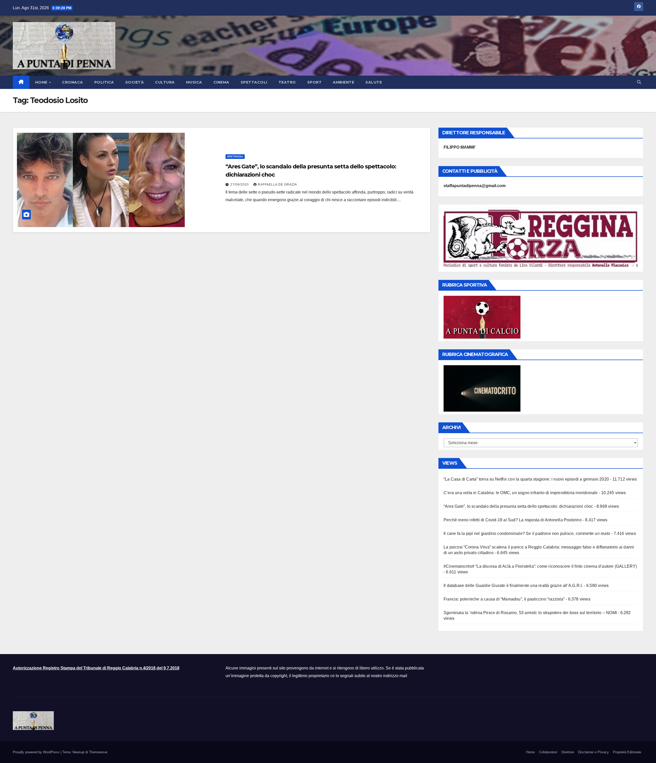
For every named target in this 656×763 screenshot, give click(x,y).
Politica (104, 82)
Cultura (165, 82)
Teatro (287, 82)
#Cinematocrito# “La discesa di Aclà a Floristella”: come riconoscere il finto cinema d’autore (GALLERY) (540, 566)
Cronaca (72, 82)
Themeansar (98, 752)
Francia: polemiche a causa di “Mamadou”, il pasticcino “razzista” (504, 599)
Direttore (567, 752)
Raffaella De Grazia (277, 184)
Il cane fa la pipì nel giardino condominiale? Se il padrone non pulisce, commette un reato (527, 533)
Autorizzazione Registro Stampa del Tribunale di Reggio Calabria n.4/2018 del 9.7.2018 (96, 668)
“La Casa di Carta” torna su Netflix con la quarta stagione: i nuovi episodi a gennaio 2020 (526, 479)
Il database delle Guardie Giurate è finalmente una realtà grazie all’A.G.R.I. (513, 585)
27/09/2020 (240, 184)
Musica (194, 82)
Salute (373, 82)
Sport (314, 82)
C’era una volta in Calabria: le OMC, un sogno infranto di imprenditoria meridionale (521, 493)
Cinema (221, 82)
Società (134, 82)
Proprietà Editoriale (627, 752)
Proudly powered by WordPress (36, 752)
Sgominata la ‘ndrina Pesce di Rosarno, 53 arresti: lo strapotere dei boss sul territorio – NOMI (530, 613)
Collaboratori (548, 752)
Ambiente (343, 82)
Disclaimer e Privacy (593, 752)
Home (42, 82)
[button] (639, 82)
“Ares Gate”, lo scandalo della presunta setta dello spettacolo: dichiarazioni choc (518, 506)
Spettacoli (254, 82)
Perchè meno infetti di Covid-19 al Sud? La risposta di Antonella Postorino (513, 520)
